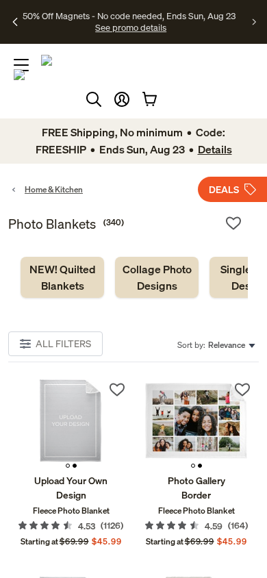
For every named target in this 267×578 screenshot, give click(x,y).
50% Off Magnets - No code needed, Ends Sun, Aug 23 (129, 16)
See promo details (130, 27)
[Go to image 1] (68, 466)
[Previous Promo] (15, 22)
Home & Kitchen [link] (54, 189)
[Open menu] (21, 65)
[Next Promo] (254, 22)
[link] (62, 277)
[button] (121, 99)
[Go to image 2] (75, 466)
